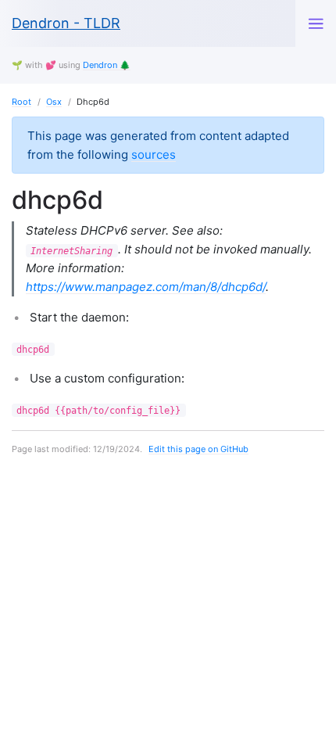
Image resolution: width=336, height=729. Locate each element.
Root (21, 101)
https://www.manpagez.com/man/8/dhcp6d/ (146, 286)
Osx (54, 101)
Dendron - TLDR (66, 23)
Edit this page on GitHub (198, 449)
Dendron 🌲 (106, 64)
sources (153, 154)
